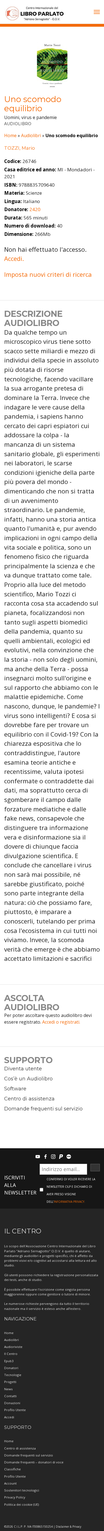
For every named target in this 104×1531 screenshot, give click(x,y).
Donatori (11, 1368)
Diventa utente (23, 1069)
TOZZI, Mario (19, 148)
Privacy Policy (14, 1497)
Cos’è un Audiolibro (28, 1079)
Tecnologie (12, 1375)
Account (10, 1483)
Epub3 (9, 1361)
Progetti (10, 1382)
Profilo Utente (15, 1410)
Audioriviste (13, 1347)
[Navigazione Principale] (97, 12)
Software (15, 1089)
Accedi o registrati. (61, 1022)
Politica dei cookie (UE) (21, 1504)
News (8, 1389)
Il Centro (10, 1354)
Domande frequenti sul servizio (43, 1109)
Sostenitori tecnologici (21, 1490)
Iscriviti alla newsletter (20, 1185)
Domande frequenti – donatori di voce (34, 1462)
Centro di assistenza (29, 1099)
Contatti (10, 1396)
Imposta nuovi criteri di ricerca (48, 274)
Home (10, 135)
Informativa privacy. (69, 1202)
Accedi (9, 1417)
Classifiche (12, 1469)
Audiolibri (31, 135)
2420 (34, 209)
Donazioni (12, 1403)
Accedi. (14, 258)
